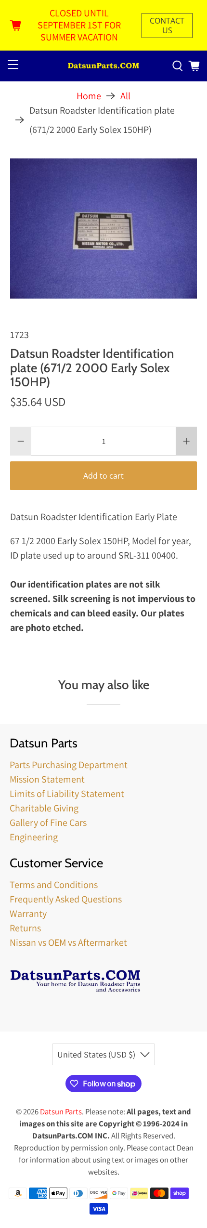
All (125, 96)
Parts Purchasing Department (69, 764)
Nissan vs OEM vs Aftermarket (68, 942)
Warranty (28, 913)
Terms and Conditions (54, 884)
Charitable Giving (44, 808)
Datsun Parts (61, 1111)
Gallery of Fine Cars (48, 822)
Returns (25, 928)
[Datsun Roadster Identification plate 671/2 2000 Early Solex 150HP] (103, 228)
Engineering (34, 837)
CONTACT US (167, 25)
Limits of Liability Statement (67, 793)
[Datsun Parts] (103, 66)
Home (89, 96)
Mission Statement (47, 779)
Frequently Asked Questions (66, 899)
